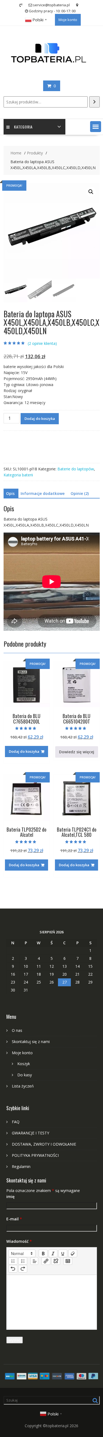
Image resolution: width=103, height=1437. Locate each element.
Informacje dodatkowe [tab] (43, 493)
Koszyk (23, 1063)
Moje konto (68, 19)
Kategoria (23, 127)
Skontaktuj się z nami (31, 1041)
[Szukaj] (94, 101)
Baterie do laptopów (75, 468)
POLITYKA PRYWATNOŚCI (35, 1155)
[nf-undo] (13, 1268)
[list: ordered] (13, 1261)
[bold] (43, 1253)
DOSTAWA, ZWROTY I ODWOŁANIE (44, 1144)
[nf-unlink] (55, 1261)
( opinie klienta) (42, 343)
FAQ (16, 1121)
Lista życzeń (23, 1086)
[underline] (63, 1253)
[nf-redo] (22, 1268)
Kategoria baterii (18, 474)
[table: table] (67, 1261)
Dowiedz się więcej (76, 751)
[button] (95, 126)
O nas (17, 1030)
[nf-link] (45, 1261)
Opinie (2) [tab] (80, 493)
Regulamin (21, 1166)
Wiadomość (19, 1241)
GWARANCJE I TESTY (30, 1133)
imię (10, 1196)
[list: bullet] (22, 1261)
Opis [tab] (10, 493)
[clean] (72, 1253)
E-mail (14, 1218)
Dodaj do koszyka (39, 418)
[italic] (53, 1253)
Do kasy (24, 1074)
